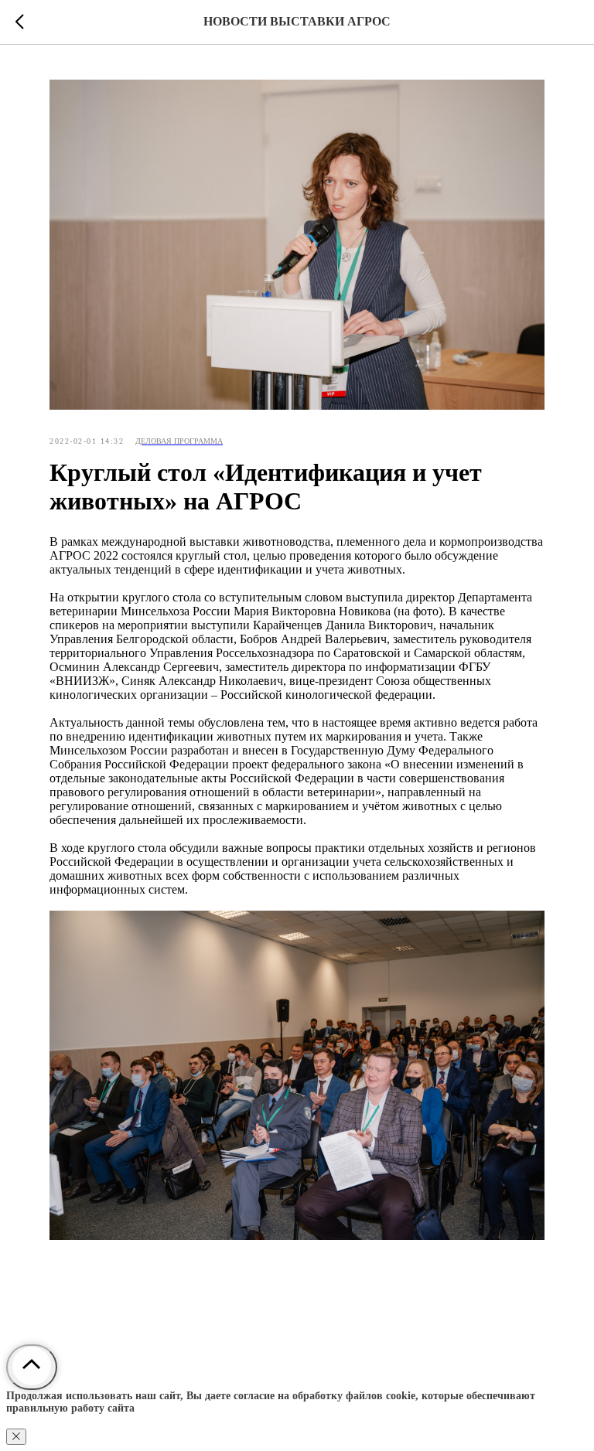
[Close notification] (16, 1437)
